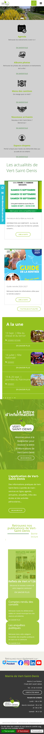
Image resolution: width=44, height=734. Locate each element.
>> (15, 398)
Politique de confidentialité (30, 723)
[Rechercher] (33, 3)
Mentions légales (9, 723)
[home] (2, 187)
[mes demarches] (2, 207)
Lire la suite (23, 234)
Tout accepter (9, 731)
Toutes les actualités (29, 309)
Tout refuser (23, 731)
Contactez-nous (32, 692)
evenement (11, 340)
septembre (17, 340)
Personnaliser (37, 731)
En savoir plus (22, 35)
